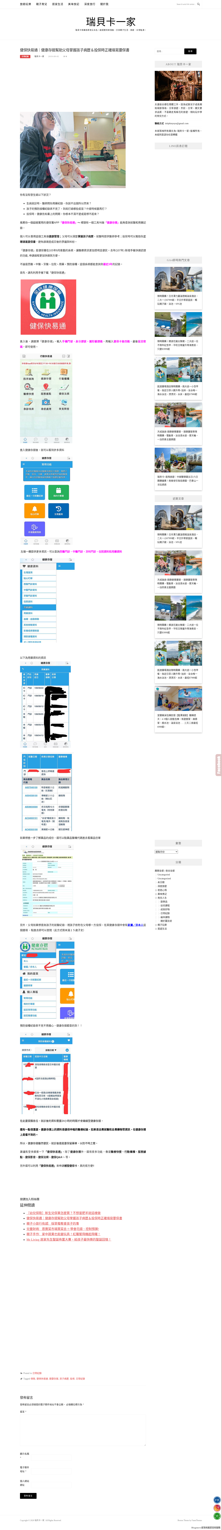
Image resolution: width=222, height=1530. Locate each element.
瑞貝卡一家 (111, 22)
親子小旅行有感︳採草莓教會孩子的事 (52, 1223)
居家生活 (57, 4)
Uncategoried (164, 874)
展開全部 (159, 871)
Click (218, 765)
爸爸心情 (162, 890)
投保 (72, 1379)
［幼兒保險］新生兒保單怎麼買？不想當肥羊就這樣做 (63, 1213)
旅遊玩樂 (25, 4)
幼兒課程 (165, 905)
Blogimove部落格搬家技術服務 (205, 1527)
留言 (23, 1412)
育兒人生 (162, 898)
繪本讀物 (165, 917)
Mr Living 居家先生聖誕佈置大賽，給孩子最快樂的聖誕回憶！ (68, 1239)
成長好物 (165, 909)
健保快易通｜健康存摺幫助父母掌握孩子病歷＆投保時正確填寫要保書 (74, 1218)
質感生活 (162, 929)
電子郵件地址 (24, 1469)
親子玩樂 (162, 925)
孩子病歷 (64, 1379)
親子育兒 (41, 4)
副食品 (164, 901)
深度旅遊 (162, 886)
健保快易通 (42, 1379)
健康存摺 (53, 1379)
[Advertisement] (83, 86)
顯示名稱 (24, 1456)
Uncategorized (164, 878)
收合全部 (170, 871)
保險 (33, 1379)
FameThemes (197, 1520)
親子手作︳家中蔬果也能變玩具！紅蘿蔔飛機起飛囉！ (63, 1234)
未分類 (161, 882)
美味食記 (73, 4)
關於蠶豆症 (166, 921)
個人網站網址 (24, 1483)
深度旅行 (89, 4)
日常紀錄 (25, 56)
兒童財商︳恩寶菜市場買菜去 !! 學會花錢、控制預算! (62, 1229)
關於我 (104, 4)
